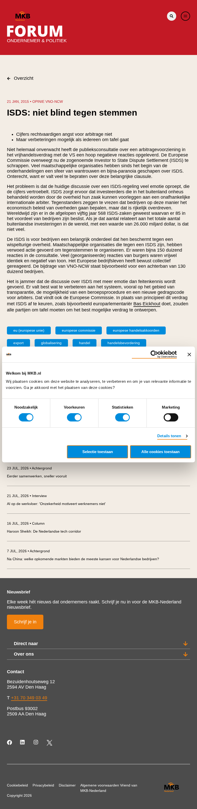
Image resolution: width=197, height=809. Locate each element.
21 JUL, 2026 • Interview (27, 496)
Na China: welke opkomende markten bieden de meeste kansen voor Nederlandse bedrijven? (83, 559)
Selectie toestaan (97, 452)
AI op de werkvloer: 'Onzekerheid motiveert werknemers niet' (56, 504)
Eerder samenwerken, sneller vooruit (37, 476)
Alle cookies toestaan (160, 452)
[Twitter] (49, 743)
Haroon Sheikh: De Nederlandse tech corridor (44, 531)
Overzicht (23, 78)
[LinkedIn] (23, 743)
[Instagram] (36, 743)
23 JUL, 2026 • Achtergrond (29, 468)
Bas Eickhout (146, 303)
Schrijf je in (25, 621)
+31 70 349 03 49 (29, 697)
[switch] (74, 417)
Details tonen (169, 436)
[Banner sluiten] (189, 354)
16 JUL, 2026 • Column (26, 523)
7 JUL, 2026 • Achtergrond (28, 551)
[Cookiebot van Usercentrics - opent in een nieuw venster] (154, 354)
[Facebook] (10, 743)
